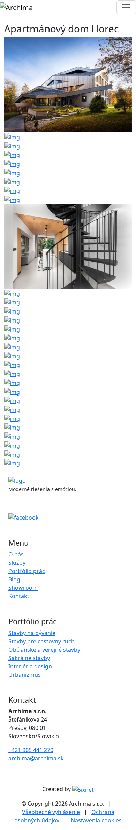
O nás (16, 554)
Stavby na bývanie (31, 633)
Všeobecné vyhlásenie (51, 812)
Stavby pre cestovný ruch (41, 641)
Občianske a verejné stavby (44, 649)
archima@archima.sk (36, 758)
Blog (14, 579)
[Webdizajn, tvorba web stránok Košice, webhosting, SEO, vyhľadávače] (83, 789)
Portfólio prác (26, 571)
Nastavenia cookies (96, 820)
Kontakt (18, 596)
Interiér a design (30, 666)
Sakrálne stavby (29, 658)
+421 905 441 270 (30, 750)
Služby (16, 563)
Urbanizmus (24, 674)
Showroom (23, 588)
